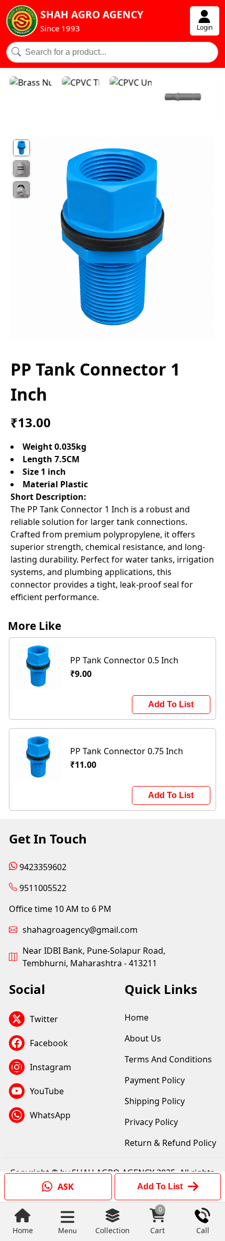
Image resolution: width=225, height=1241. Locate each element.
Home (23, 1230)
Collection (112, 1230)
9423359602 (41, 867)
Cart (157, 1221)
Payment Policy (155, 1080)
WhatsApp (50, 1115)
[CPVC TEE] (68, 98)
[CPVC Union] (118, 98)
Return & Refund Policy (170, 1143)
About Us (143, 1038)
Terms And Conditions (168, 1059)
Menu (67, 1230)
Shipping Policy (155, 1101)
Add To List (171, 704)
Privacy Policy (151, 1122)
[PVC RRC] (170, 98)
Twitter (44, 1019)
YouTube (47, 1091)
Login (204, 27)
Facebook (49, 1043)
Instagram (50, 1067)
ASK (66, 1186)
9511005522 (41, 888)
